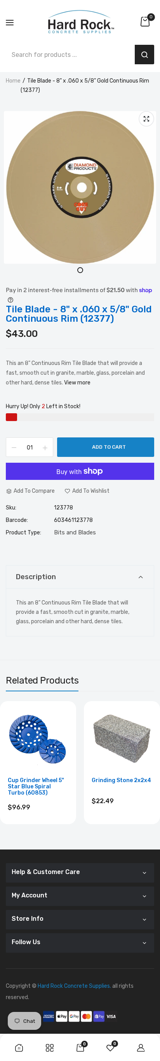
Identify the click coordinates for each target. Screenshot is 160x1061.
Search (144, 54)
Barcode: (17, 520)
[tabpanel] (80, 187)
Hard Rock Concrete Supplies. (74, 986)
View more (77, 382)
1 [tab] (80, 270)
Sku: (11, 508)
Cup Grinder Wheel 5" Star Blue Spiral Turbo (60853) (36, 786)
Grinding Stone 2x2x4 (121, 780)
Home (13, 81)
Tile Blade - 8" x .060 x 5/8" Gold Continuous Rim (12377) (79, 314)
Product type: (23, 533)
